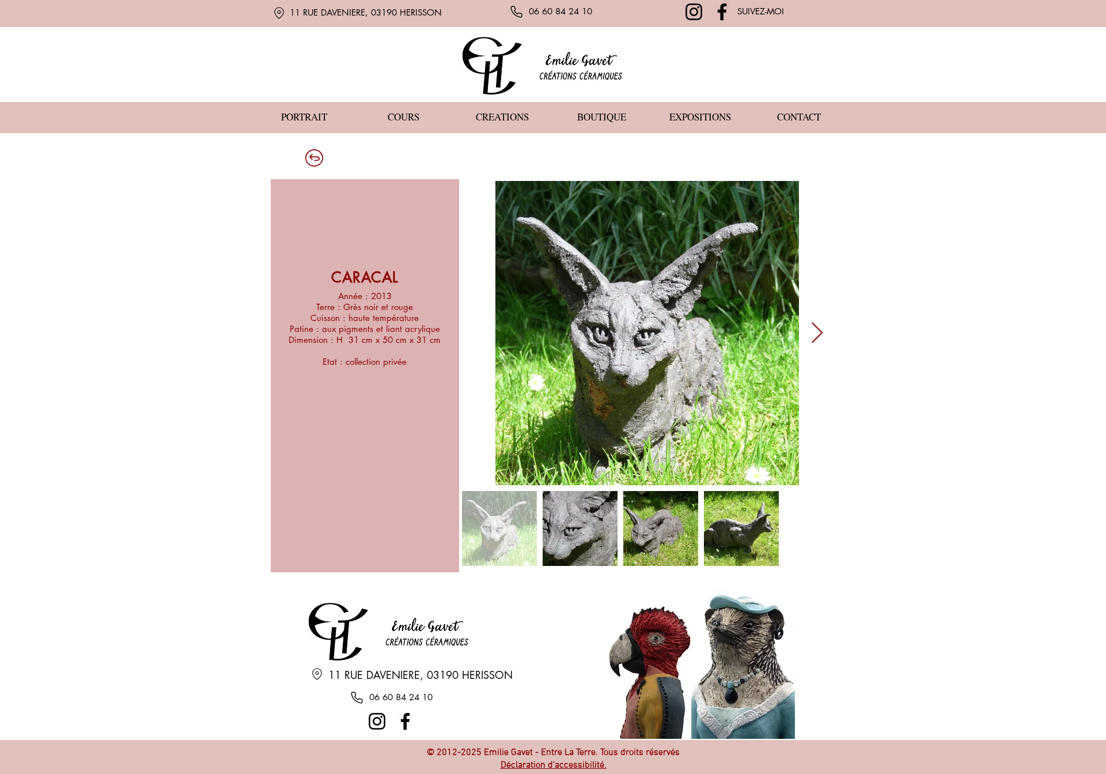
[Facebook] (722, 12)
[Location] (278, 12)
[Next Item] (817, 333)
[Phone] (516, 11)
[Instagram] (694, 12)
